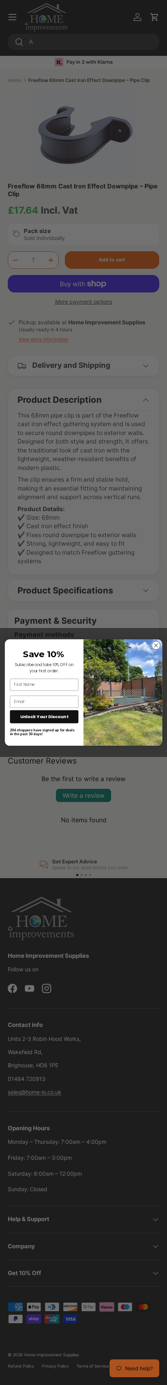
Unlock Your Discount (44, 716)
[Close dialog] (156, 645)
